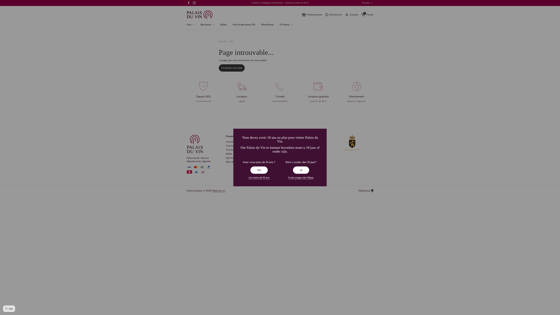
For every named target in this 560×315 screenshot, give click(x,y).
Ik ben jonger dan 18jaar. (301, 177)
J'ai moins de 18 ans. (259, 177)
